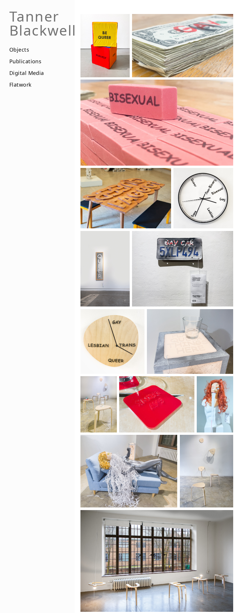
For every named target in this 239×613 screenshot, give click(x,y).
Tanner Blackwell (42, 23)
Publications (25, 61)
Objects (19, 49)
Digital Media (26, 72)
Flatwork (20, 84)
